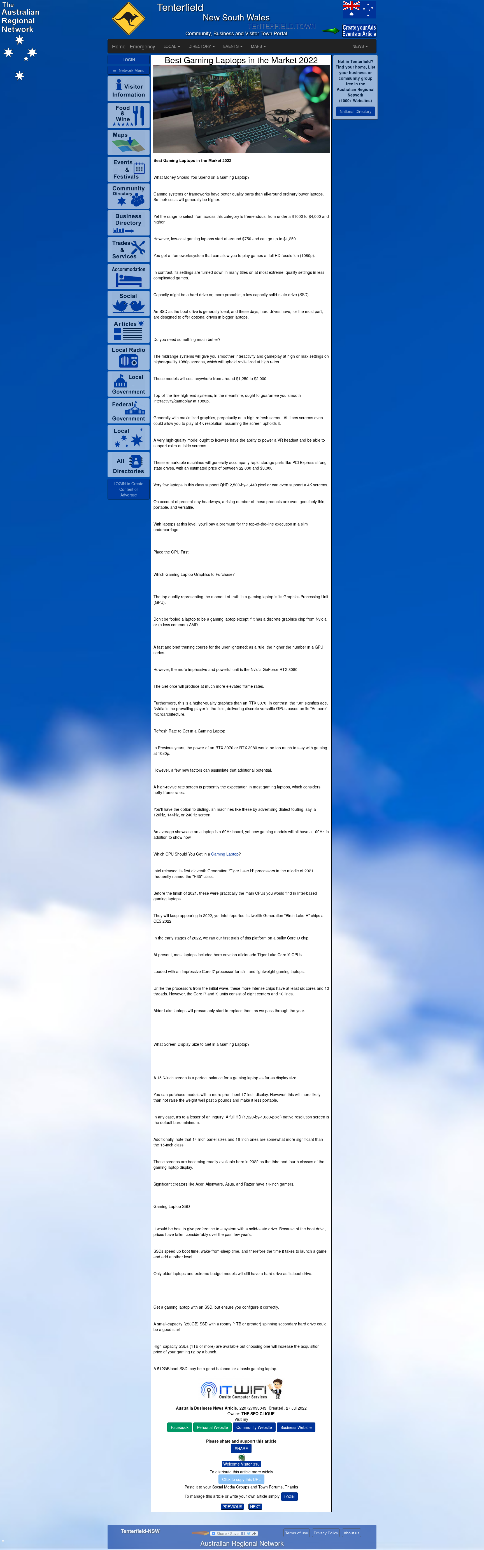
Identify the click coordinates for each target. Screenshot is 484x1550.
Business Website (296, 1427)
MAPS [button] (257, 46)
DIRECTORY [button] (200, 46)
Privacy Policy (326, 1533)
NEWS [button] (358, 46)
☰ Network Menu (129, 70)
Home (118, 46)
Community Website (254, 1427)
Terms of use (296, 1533)
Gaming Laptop (225, 854)
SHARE (241, 1448)
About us (351, 1533)
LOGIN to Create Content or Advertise (128, 489)
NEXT (255, 1506)
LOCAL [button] (170, 46)
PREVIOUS (232, 1506)
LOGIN (289, 1496)
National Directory (355, 111)
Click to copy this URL (241, 1479)
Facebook (180, 1427)
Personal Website (212, 1427)
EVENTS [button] (231, 46)
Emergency (142, 46)
